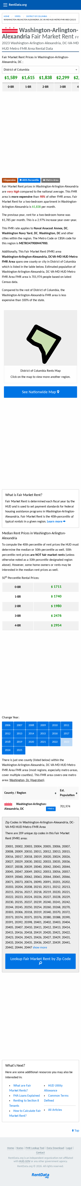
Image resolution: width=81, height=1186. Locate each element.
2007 (19, 725)
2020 (31, 741)
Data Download (55, 1148)
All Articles (55, 1110)
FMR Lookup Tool (35, 1148)
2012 (7, 733)
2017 (66, 733)
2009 (43, 725)
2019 (19, 741)
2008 (31, 725)
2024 (7, 750)
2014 (31, 733)
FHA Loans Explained (26, 1095)
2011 (66, 725)
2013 (19, 733)
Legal (69, 1148)
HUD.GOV (24, 1161)
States (18, 16)
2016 (55, 733)
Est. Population (67, 793)
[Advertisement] (40, 135)
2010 (55, 725)
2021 (43, 741)
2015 (43, 733)
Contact (40, 1152)
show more (39, 947)
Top (76, 1130)
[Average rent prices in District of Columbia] (9, 804)
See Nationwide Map (39, 392)
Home (6, 16)
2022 (55, 741)
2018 (7, 741)
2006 (7, 725)
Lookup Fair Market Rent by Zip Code (40, 959)
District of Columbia (36, 16)
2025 (19, 750)
